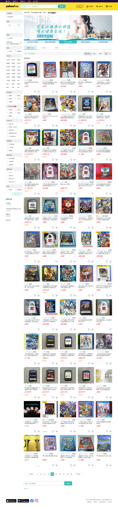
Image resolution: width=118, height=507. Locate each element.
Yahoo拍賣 (12, 6)
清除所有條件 (17, 194)
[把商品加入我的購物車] (38, 92)
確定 (18, 29)
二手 (69, 48)
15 (67, 474)
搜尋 (68, 483)
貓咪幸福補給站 (85, 42)
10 (48, 474)
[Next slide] (57, 69)
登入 (80, 6)
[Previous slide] (43, 69)
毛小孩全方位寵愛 (32, 42)
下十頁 (78, 474)
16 (71, 474)
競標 (56, 48)
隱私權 (95, 502)
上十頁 (31, 474)
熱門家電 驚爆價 (103, 42)
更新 (111, 499)
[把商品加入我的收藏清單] (35, 92)
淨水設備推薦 (68, 42)
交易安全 (110, 502)
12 (56, 474)
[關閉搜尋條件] (29, 6)
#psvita (26, 488)
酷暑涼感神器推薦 (50, 42)
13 (60, 474)
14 (63, 474)
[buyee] (14, 43)
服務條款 (89, 502)
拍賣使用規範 (102, 502)
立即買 (43, 48)
